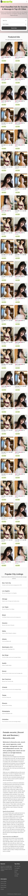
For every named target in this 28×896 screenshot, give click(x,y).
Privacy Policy (3, 885)
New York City (17, 866)
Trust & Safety (3, 881)
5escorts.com (18, 784)
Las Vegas (17, 873)
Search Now (14, 28)
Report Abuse (3, 887)
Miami (16, 872)
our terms (5, 778)
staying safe (19, 777)
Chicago (16, 870)
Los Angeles (17, 868)
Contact (2, 889)
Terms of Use (3, 883)
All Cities (16, 875)
